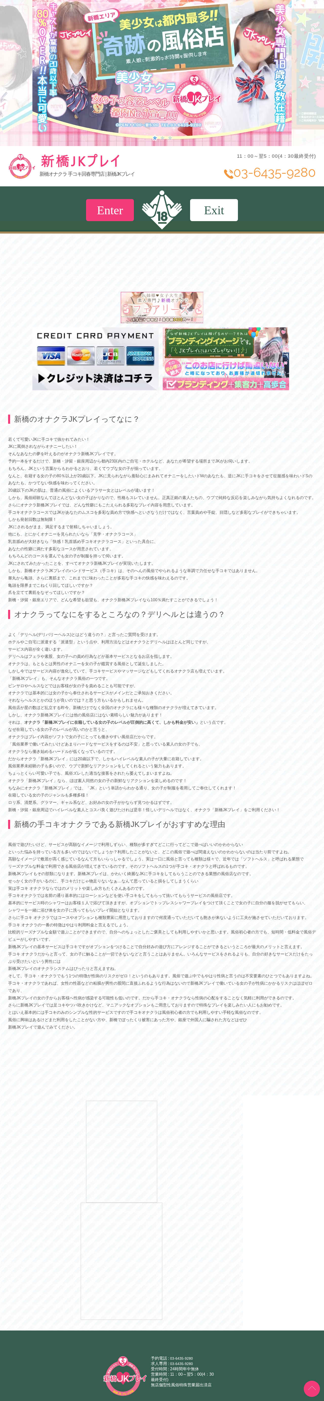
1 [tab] (154, 137)
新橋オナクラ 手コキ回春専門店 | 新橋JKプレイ (87, 174)
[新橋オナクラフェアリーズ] (162, 321)
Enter (110, 210)
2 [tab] (162, 137)
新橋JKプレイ (117, 166)
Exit (214, 210)
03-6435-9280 (181, 1358)
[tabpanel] (162, 73)
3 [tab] (169, 137)
